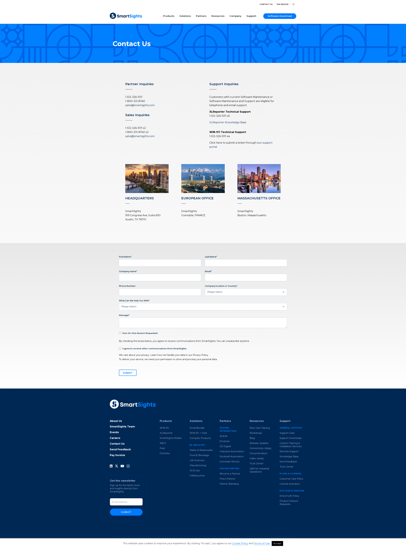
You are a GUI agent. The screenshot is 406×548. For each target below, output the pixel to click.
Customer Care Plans (291, 478)
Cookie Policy (240, 543)
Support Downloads (290, 438)
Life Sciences (197, 460)
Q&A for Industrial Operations (259, 470)
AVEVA (223, 436)
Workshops (256, 433)
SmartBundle (197, 427)
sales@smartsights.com (140, 105)
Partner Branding (229, 483)
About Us (116, 421)
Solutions (196, 421)
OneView (165, 453)
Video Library (257, 458)
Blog (252, 438)
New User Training (260, 427)
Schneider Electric (230, 461)
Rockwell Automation (232, 456)
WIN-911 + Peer (198, 433)
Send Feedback (120, 449)
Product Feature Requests (289, 503)
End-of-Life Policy (289, 495)
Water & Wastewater (201, 450)
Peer (162, 448)
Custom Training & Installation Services (290, 445)
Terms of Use (262, 543)
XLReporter (166, 433)
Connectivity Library (261, 448)
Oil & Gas (195, 470)
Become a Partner (230, 473)
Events (114, 432)
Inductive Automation (232, 451)
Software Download (280, 16)
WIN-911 (164, 427)
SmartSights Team (122, 426)
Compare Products (200, 438)
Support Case (287, 433)
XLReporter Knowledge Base (227, 122)
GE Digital (225, 446)
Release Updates (259, 443)
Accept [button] (277, 543)
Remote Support (289, 451)
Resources (257, 421)
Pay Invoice (282, 4)
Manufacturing (198, 465)
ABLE (163, 443)
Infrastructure (197, 475)
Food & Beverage (199, 455)
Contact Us (266, 4)
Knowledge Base (289, 456)
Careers (115, 438)
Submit (126, 512)
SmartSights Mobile (171, 438)
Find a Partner (227, 478)
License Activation (290, 483)
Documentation (258, 453)
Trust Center (256, 463)
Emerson (225, 441)
